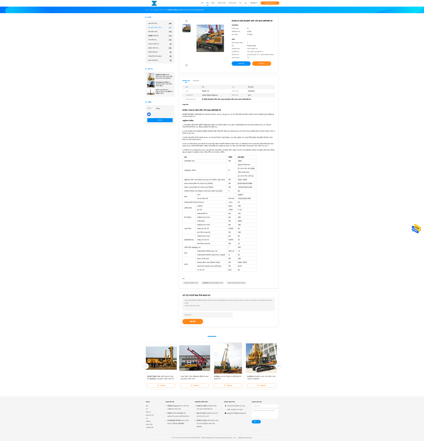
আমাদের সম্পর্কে (150, 415)
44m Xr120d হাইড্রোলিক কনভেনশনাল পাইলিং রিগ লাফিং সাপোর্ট (207, 414)
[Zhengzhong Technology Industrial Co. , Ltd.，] (154, 3)
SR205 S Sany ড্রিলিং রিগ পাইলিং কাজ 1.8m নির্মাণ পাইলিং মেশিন (178, 407)
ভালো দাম (241, 63)
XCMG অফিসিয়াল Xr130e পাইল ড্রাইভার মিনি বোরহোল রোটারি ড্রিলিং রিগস (178, 414)
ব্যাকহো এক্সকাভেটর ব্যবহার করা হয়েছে (236, 283)
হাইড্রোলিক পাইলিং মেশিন (201, 402)
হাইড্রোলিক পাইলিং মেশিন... (160, 28)
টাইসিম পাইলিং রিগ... (160, 52)
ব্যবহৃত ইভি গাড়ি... (160, 23)
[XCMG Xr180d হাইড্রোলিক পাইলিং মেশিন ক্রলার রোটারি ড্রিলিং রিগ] (210, 38)
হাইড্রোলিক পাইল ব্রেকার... (160, 56)
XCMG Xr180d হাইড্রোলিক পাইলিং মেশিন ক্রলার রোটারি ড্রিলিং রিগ (207, 407)
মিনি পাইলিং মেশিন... (160, 32)
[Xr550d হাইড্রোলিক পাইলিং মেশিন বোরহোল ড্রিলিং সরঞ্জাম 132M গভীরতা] (194, 358)
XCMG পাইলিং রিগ (160, 36)
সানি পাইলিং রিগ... (160, 40)
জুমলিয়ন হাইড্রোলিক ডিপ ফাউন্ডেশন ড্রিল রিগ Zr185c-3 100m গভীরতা (164, 91)
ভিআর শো (148, 412)
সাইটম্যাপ (148, 421)
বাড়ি (147, 406)
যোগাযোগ (160, 120)
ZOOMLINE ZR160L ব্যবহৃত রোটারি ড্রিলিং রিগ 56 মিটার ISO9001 (177, 422)
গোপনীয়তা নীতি (149, 427)
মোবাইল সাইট (149, 424)
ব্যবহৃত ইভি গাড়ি (170, 402)
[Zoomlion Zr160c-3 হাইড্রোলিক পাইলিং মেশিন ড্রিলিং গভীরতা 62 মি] (151, 84)
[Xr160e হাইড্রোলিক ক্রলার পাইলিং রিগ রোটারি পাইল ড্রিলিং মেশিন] (261, 358)
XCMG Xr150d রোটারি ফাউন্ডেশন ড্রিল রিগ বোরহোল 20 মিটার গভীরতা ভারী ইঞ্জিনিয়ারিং (164, 76)
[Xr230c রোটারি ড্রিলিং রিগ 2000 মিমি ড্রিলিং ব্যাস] (161, 358)
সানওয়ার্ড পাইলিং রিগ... (160, 44)
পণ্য (147, 409)
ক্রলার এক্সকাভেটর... (160, 60)
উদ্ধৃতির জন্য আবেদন (270, 3)
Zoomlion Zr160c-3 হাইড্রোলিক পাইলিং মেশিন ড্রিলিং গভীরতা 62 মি (164, 84)
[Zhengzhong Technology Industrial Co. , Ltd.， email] (149, 114)
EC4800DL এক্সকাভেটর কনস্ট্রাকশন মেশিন (212, 283)
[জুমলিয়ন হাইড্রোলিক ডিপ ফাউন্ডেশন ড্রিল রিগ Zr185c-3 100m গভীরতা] (151, 92)
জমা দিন (193, 321)
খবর (147, 418)
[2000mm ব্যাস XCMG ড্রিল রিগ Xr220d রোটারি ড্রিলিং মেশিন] (228, 358)
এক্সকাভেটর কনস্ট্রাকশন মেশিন (190, 283)
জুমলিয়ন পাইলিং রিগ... (160, 48)
